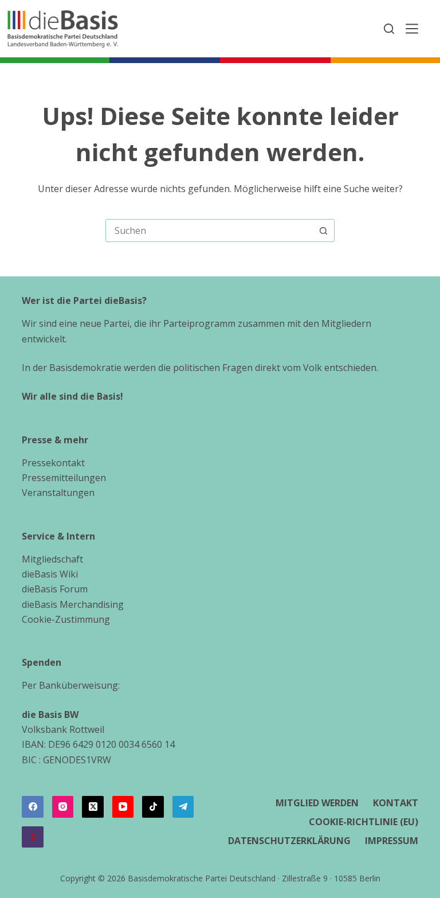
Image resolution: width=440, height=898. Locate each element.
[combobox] (209, 230)
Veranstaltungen (58, 492)
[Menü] (412, 28)
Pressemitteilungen (64, 477)
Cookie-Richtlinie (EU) (363, 822)
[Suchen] (389, 29)
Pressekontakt (53, 462)
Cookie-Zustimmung (66, 619)
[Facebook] (33, 807)
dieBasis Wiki (50, 574)
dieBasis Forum (55, 589)
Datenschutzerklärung (289, 841)
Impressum (391, 841)
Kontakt (395, 803)
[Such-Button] (323, 230)
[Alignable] (33, 837)
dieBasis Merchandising (73, 604)
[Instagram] (63, 807)
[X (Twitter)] (93, 807)
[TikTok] (153, 807)
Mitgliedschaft (52, 559)
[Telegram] (183, 807)
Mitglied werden (317, 803)
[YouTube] (123, 807)
